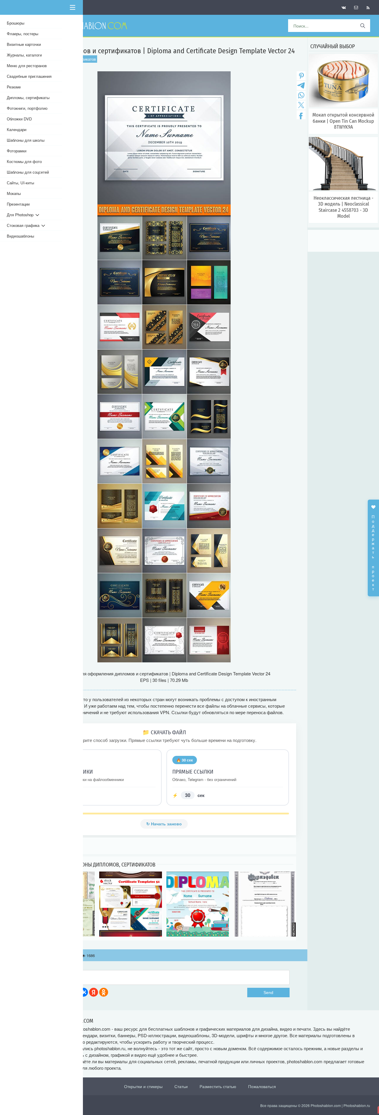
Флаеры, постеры (22, 33)
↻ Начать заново (164, 824)
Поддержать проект (373, 550)
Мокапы (14, 193)
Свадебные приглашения (29, 76)
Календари (16, 129)
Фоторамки (16, 151)
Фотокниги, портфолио (27, 108)
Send (268, 992)
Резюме (14, 87)
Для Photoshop (21, 214)
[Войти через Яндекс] (93, 992)
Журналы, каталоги (24, 55)
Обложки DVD (19, 119)
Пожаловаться (262, 1086)
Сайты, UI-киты (20, 182)
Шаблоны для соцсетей (28, 172)
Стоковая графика (24, 225)
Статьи (181, 1086)
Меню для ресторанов (27, 65)
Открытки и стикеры (143, 1086)
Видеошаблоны (20, 236)
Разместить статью (218, 1086)
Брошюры (15, 23)
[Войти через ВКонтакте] (83, 992)
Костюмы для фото (24, 161)
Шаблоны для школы (25, 140)
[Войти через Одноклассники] (103, 992)
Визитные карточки (24, 44)
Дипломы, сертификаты (28, 97)
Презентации (18, 204)
